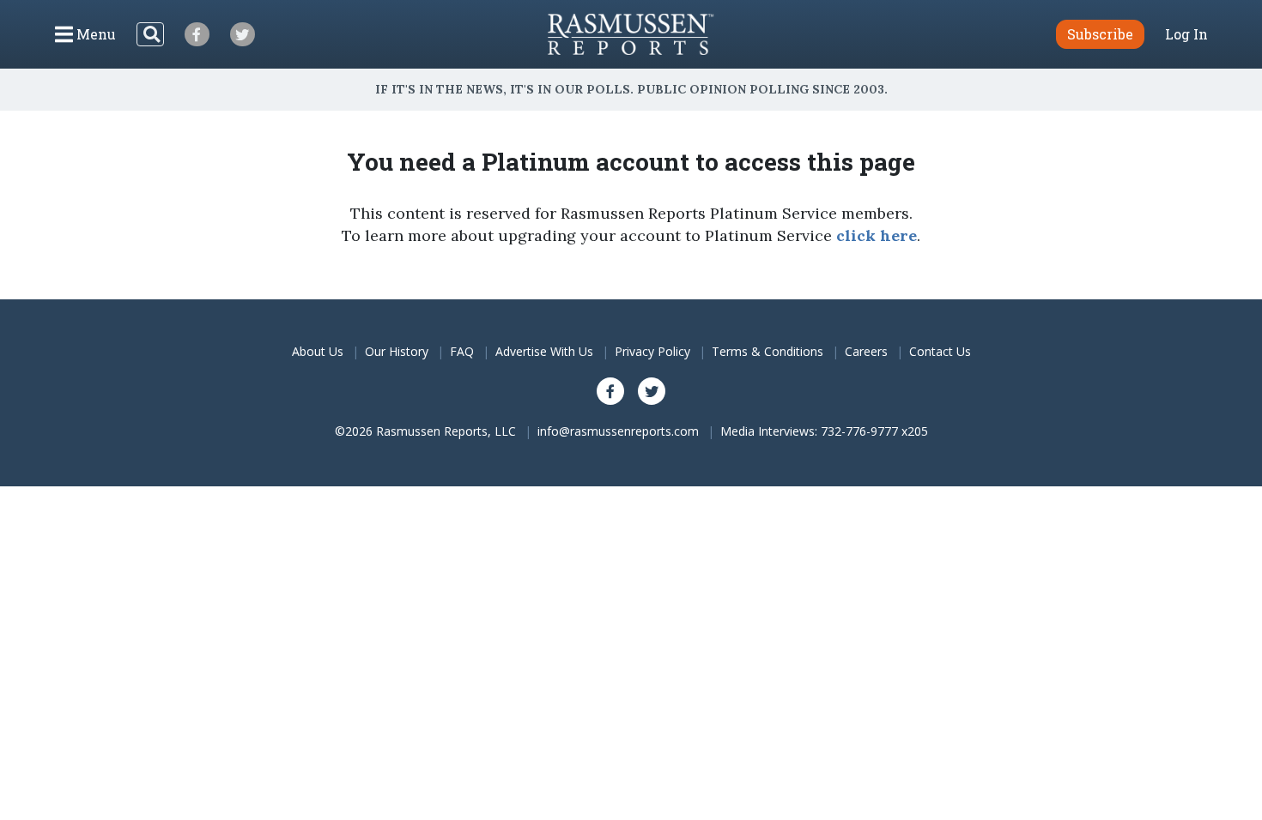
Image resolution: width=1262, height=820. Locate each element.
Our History (396, 351)
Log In (1186, 34)
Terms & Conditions (767, 351)
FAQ (462, 351)
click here (876, 235)
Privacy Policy (652, 351)
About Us (317, 351)
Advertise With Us (544, 351)
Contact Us (940, 351)
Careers (866, 351)
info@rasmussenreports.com (618, 431)
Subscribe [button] (1100, 34)
